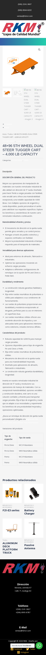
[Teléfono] (23, 600)
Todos (10, 134)
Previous (8, 124)
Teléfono (23, 605)
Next (7, 127)
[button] (23, 41)
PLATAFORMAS (9, 141)
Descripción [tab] (7, 171)
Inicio (5, 134)
